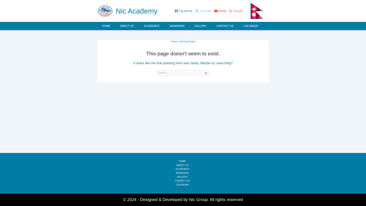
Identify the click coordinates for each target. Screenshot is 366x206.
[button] (137, 11)
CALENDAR (251, 26)
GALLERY (200, 26)
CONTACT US (225, 26)
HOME (106, 26)
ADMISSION (176, 26)
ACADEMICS (151, 26)
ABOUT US (127, 26)
